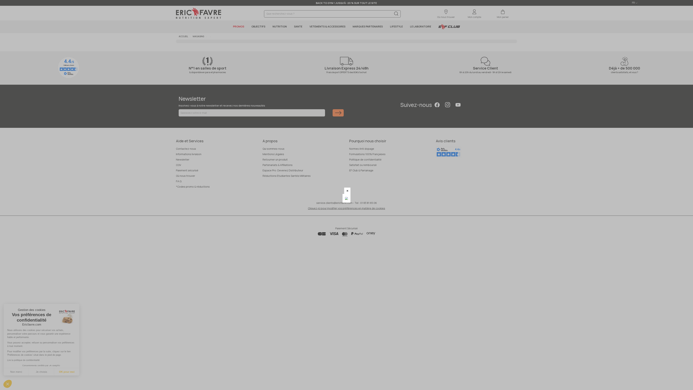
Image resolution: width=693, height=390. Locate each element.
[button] (347, 191)
